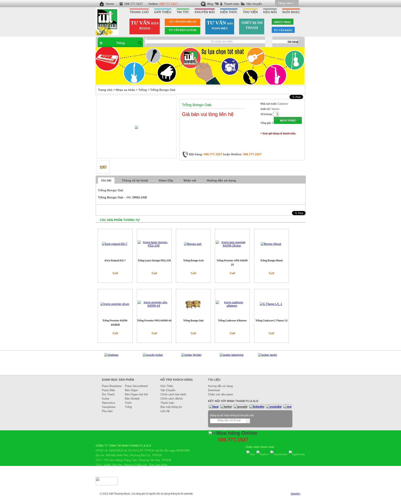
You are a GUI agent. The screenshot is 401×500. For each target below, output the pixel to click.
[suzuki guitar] (153, 354)
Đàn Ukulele (132, 398)
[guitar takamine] (232, 354)
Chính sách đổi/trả (171, 398)
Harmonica (108, 402)
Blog (210, 3)
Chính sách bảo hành (173, 394)
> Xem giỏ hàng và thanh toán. (278, 133)
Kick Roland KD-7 (115, 260)
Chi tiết (106, 180)
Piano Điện (108, 390)
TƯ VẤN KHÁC (283, 30)
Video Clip (166, 180)
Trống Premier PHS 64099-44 (154, 320)
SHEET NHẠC (282, 22)
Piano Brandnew (112, 386)
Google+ (296, 493)
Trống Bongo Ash (193, 260)
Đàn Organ (131, 390)
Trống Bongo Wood (271, 260)
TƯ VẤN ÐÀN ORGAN (182, 21)
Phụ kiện (107, 411)
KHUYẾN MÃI (205, 12)
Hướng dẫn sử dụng (221, 180)
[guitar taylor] (267, 354)
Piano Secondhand (136, 386)
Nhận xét (190, 180)
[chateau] (111, 354)
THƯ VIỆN (250, 12)
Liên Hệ (165, 411)
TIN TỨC (183, 12)
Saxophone (108, 407)
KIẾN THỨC (228, 12)
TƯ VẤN (145, 25)
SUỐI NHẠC (291, 12)
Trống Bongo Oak (193, 320)
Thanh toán (231, 3)
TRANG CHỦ (139, 12)
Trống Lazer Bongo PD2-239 (154, 260)
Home (110, 3)
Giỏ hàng (293, 41)
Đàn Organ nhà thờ (136, 394)
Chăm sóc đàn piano (220, 394)
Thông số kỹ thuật (135, 180)
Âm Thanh (108, 394)
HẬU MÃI (270, 12)
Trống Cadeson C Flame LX (271, 320)
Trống (120, 43)
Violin (128, 402)
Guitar (105, 398)
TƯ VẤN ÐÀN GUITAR (182, 30)
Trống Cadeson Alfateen (232, 320)
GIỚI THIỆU (162, 12)
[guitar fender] (191, 354)
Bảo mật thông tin (171, 407)
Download (214, 390)
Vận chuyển (254, 3)
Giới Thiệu (166, 386)
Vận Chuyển (167, 390)
